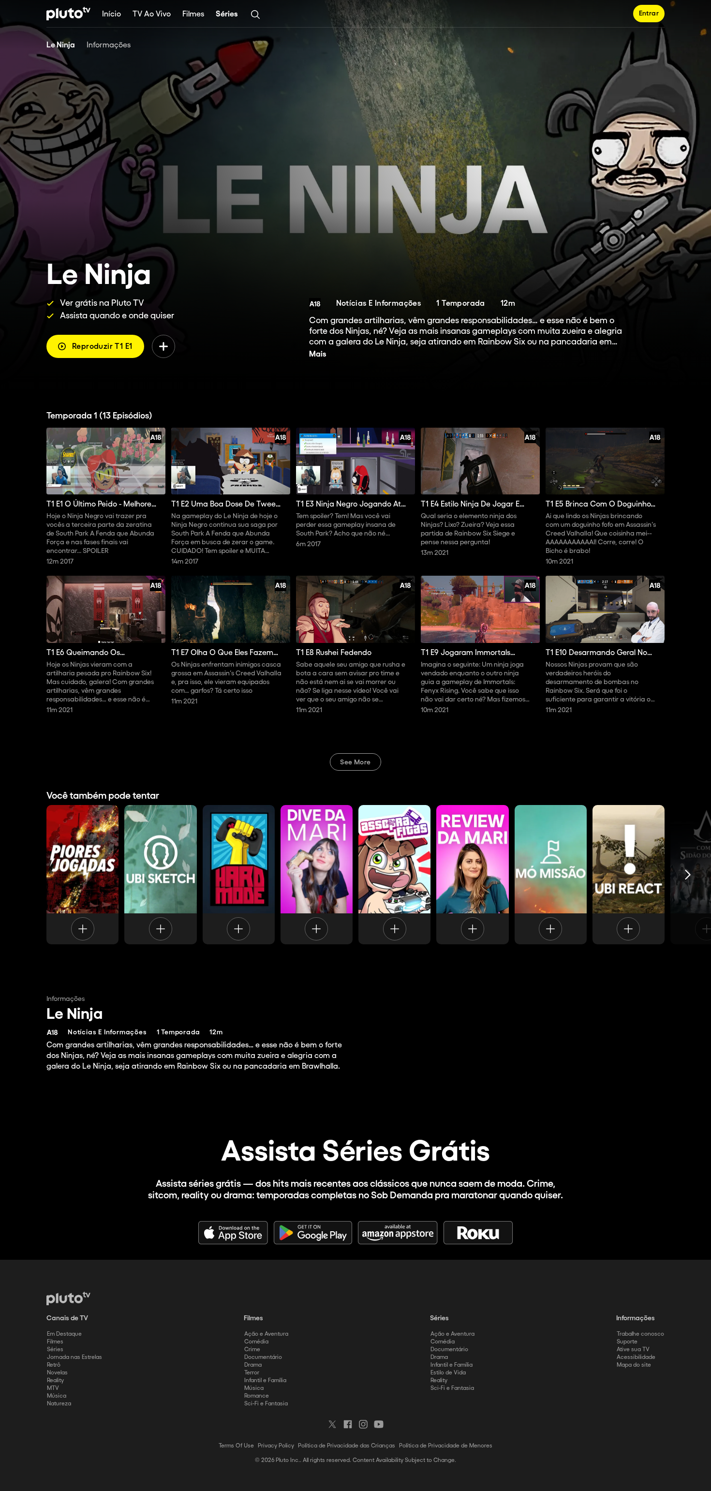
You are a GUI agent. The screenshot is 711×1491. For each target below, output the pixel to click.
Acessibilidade (636, 1357)
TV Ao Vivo (152, 14)
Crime (252, 1349)
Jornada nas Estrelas (74, 1357)
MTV (53, 1388)
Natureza (59, 1404)
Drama (253, 1365)
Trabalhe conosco (640, 1334)
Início (111, 14)
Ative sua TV (633, 1349)
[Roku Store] (478, 1232)
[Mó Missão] (551, 874)
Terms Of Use (236, 1446)
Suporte (627, 1342)
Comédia (256, 1342)
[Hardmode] (239, 874)
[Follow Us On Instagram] (363, 1424)
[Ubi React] (628, 874)
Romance (256, 1396)
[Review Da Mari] (472, 874)
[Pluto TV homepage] (68, 1298)
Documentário (263, 1357)
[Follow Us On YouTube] (379, 1424)
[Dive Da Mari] (317, 874)
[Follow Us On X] (332, 1424)
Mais (317, 354)
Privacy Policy (276, 1446)
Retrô (53, 1365)
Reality (55, 1380)
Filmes (193, 14)
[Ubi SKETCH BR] (160, 874)
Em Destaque (64, 1334)
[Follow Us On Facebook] (348, 1424)
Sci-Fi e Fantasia (266, 1404)
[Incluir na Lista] (163, 346)
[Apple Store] (233, 1232)
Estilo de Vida (448, 1373)
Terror (251, 1373)
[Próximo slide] (688, 874)
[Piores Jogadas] (82, 874)
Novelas (57, 1373)
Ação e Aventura (266, 1334)
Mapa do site (634, 1365)
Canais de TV (67, 1318)
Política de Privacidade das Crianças (346, 1446)
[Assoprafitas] (394, 874)
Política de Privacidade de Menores (445, 1446)
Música (56, 1396)
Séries (227, 14)
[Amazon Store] (398, 1232)
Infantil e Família (265, 1380)
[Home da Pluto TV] (68, 13)
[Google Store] (313, 1232)
